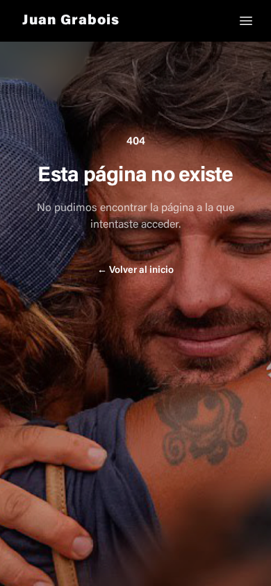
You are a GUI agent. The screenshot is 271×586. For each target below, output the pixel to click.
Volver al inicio (135, 271)
